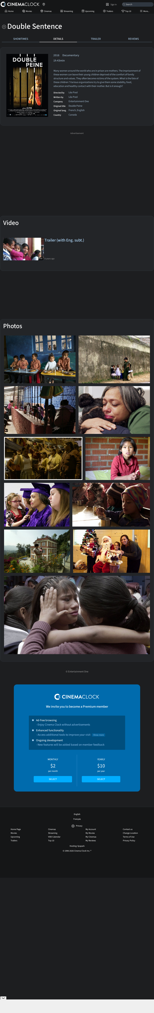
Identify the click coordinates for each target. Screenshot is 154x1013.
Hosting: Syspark (77, 846)
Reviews (133, 39)
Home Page (16, 829)
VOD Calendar (54, 836)
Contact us (127, 829)
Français (77, 819)
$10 (101, 769)
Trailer (96, 39)
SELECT (53, 779)
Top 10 (128, 11)
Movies (29, 11)
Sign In (113, 4)
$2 (53, 769)
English (77, 814)
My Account (91, 829)
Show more (98, 735)
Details (58, 39)
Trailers (109, 11)
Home (11, 11)
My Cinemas (91, 836)
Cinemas (48, 11)
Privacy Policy (129, 840)
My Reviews (91, 840)
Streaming (68, 11)
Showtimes (20, 39)
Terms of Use (128, 836)
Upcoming (89, 11)
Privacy (79, 826)
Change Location (130, 833)
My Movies (90, 833)
